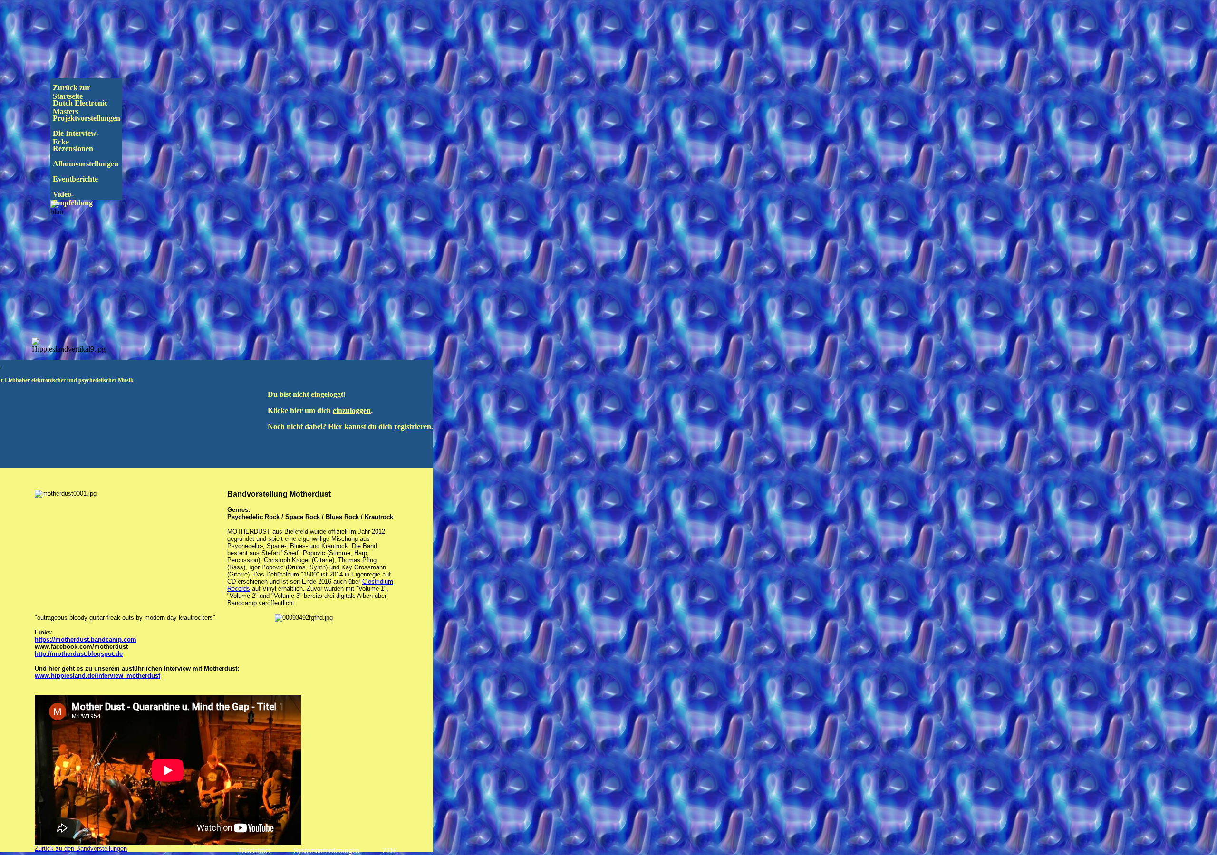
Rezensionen (93, 148)
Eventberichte (91, 179)
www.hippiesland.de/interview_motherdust (97, 675)
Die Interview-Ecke (76, 137)
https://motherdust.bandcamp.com (85, 639)
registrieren (412, 427)
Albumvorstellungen (94, 164)
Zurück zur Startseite (72, 92)
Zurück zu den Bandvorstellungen (81, 848)
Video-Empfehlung (79, 198)
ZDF (389, 850)
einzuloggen (352, 410)
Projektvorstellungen (93, 118)
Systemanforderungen (326, 850)
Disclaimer (255, 850)
